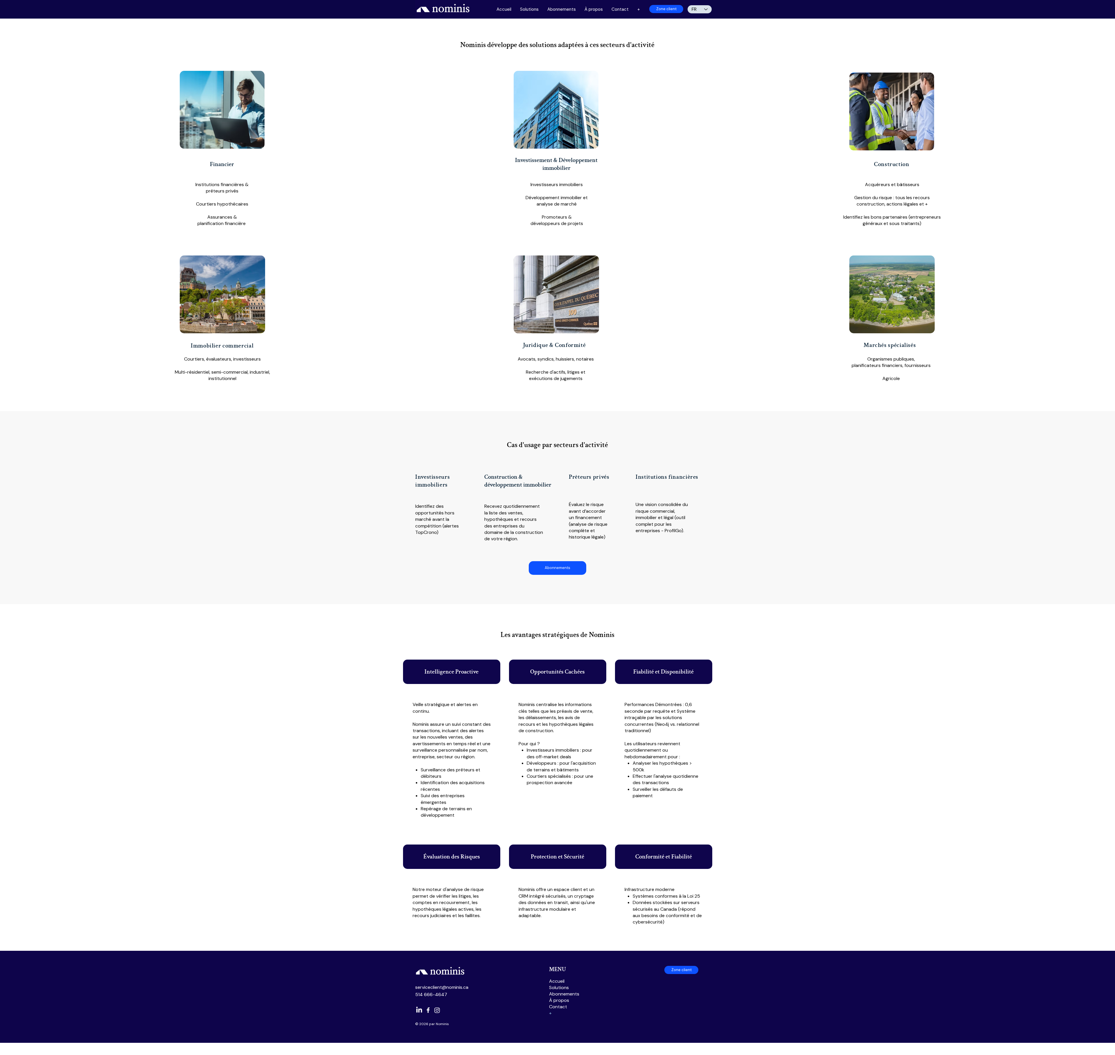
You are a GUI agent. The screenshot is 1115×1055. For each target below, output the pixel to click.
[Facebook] (428, 1010)
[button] (638, 9)
